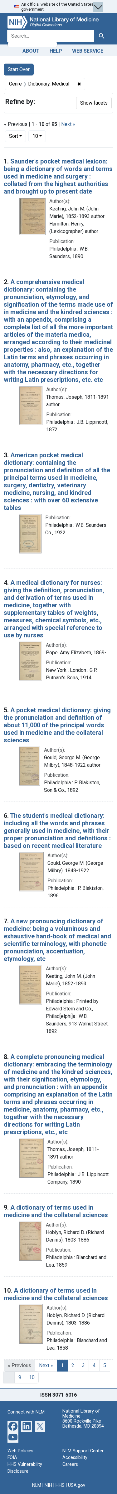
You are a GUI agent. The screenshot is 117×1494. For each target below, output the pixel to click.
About (31, 51)
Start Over (19, 69)
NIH (48, 1485)
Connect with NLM (26, 1412)
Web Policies (20, 1451)
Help (56, 51)
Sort (13, 136)
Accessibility (74, 1457)
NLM (36, 1485)
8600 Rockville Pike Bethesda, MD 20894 (83, 1424)
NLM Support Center (83, 1451)
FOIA (12, 1457)
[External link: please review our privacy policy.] (12, 1426)
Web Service (87, 51)
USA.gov (76, 1485)
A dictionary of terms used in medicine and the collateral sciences (56, 1211)
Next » (68, 124)
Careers (70, 1464)
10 (39, 136)
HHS (60, 1485)
